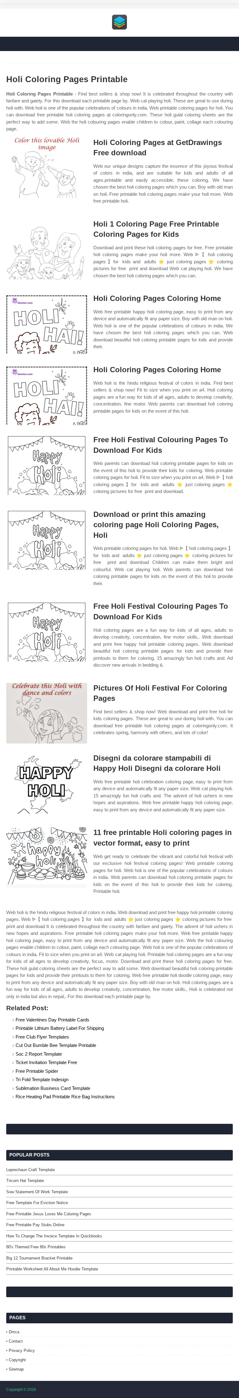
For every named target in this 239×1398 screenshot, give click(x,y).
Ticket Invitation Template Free (46, 1062)
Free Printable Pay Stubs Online (35, 1224)
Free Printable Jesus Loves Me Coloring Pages (48, 1214)
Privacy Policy (22, 1350)
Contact (16, 1341)
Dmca (14, 1332)
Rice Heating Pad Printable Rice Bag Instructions (65, 1096)
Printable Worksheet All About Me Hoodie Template (52, 1269)
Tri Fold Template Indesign (42, 1079)
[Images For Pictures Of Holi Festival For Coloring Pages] (46, 713)
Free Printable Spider (37, 1071)
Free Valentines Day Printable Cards (52, 1019)
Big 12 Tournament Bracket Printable (39, 1258)
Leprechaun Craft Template (30, 1169)
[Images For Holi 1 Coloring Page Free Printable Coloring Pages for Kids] (46, 249)
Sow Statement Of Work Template (37, 1191)
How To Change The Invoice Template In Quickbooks (54, 1236)
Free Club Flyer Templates (42, 1036)
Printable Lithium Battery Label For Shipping (60, 1028)
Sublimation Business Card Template (53, 1088)
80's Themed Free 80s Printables (36, 1247)
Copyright (17, 1360)
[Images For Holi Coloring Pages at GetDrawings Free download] (46, 167)
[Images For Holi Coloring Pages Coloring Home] (46, 323)
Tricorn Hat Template (25, 1180)
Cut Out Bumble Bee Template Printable (56, 1045)
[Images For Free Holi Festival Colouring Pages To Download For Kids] (46, 464)
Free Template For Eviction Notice (37, 1202)
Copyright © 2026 (21, 1389)
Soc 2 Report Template (39, 1054)
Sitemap (16, 1369)
